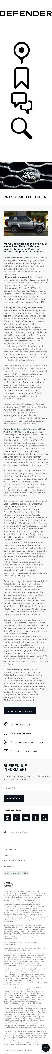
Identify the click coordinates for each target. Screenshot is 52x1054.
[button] (26, 1)
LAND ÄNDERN (10, 849)
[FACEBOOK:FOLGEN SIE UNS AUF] (35, 817)
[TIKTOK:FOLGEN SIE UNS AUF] (16, 817)
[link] (26, 29)
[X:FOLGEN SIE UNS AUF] (44, 817)
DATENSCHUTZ (10, 866)
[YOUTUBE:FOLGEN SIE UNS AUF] (26, 817)
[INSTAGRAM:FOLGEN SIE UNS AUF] (7, 817)
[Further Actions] (46, 1048)
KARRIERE (8, 855)
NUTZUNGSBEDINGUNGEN (14, 860)
